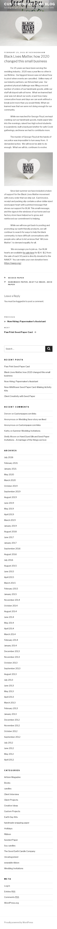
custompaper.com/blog (29, 4)
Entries (9, 891)
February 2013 (11, 708)
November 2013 (12, 657)
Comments (11, 897)
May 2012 (9, 754)
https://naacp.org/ (12, 263)
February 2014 (11, 640)
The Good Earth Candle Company (19, 851)
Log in (7, 886)
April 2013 (9, 697)
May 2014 (9, 623)
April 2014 (9, 628)
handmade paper (18, 282)
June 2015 (9, 571)
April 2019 (9, 514)
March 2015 (10, 583)
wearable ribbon (11, 862)
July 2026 (8, 457)
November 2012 (12, 725)
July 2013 (8, 680)
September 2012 (12, 737)
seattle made (37, 282)
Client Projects (11, 800)
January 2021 (10, 469)
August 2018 (10, 531)
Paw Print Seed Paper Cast (17, 366)
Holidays (8, 828)
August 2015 (10, 566)
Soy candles (9, 845)
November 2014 (12, 600)
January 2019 (10, 526)
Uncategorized (11, 857)
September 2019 (12, 491)
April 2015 (9, 577)
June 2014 (9, 617)
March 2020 (10, 480)
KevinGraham (37, 52)
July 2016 (8, 560)
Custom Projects (12, 811)
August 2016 (10, 554)
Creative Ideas (11, 805)
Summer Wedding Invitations (26, 431)
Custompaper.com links (25, 413)
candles (7, 788)
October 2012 (10, 731)
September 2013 (12, 668)
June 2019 (9, 503)
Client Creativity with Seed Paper (19, 396)
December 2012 (12, 720)
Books (7, 783)
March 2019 (10, 520)
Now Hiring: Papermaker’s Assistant (21, 381)
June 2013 (9, 685)
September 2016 (12, 548)
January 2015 (10, 594)
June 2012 (9, 748)
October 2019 (11, 486)
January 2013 (10, 714)
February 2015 (11, 588)
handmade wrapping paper (16, 823)
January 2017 (10, 543)
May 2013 (9, 691)
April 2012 (9, 759)
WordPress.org (11, 903)
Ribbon (7, 834)
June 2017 (9, 537)
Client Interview (11, 794)
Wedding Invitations (13, 868)
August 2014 (10, 611)
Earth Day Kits (11, 817)
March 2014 (10, 634)
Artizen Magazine (12, 777)
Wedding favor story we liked (32, 419)
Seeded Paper (16, 278)
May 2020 (9, 474)
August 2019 (10, 497)
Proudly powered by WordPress (18, 922)
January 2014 (10, 645)
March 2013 (9, 702)
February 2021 (11, 463)
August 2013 (10, 674)
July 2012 (8, 742)
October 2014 (11, 605)
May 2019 (9, 508)
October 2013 (10, 663)
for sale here (28, 252)
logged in (20, 301)
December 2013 (12, 651)
